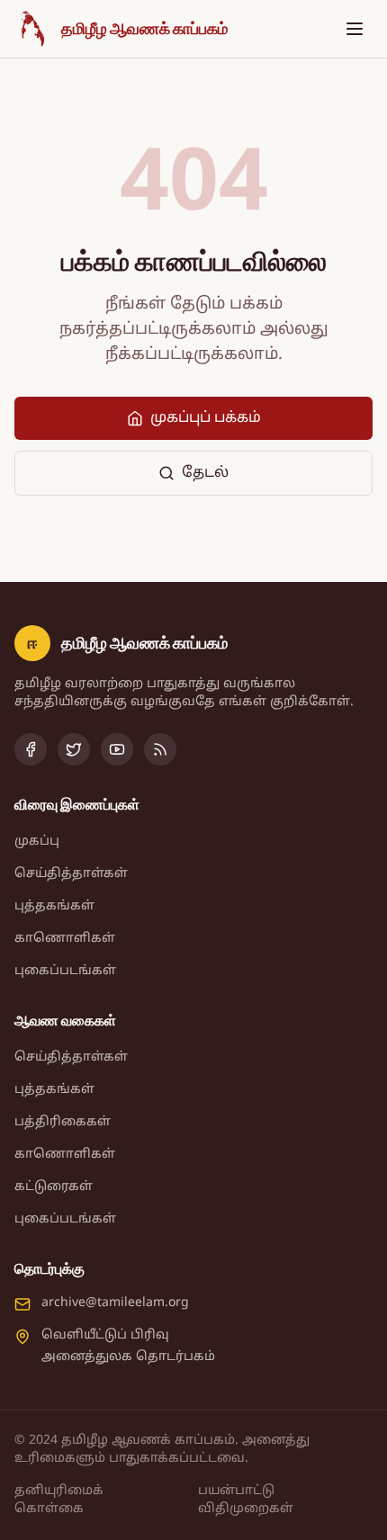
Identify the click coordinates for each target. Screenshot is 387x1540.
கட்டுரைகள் (53, 1187)
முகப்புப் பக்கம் (205, 418)
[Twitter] (74, 749)
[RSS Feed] (160, 749)
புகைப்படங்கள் (65, 971)
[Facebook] (30, 749)
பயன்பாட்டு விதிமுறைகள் (245, 1500)
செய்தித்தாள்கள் (71, 874)
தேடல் (205, 473)
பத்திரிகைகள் (62, 1122)
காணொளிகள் (64, 938)
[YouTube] (117, 749)
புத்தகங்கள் (54, 906)
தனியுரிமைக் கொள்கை (59, 1500)
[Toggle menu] (355, 29)
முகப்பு (36, 841)
